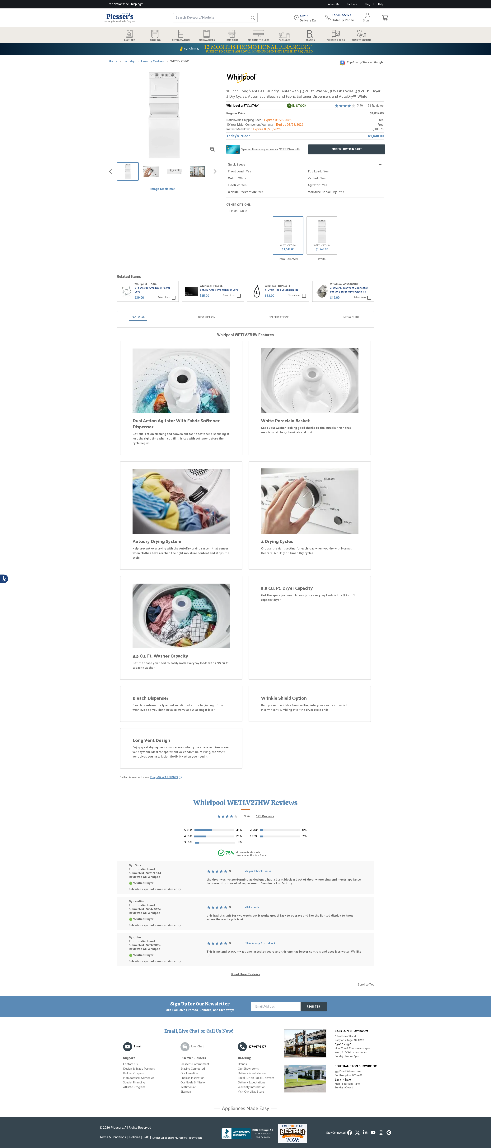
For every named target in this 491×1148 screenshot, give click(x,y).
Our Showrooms (248, 1068)
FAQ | (147, 1137)
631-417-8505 (343, 1079)
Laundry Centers (152, 61)
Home (113, 61)
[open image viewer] (212, 149)
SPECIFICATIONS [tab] (279, 317)
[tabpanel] (245, 550)
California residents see (149, 777)
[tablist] (245, 317)
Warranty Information (251, 1087)
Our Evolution (189, 1073)
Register (313, 1006)
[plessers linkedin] (365, 1132)
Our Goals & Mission (193, 1082)
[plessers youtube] (373, 1132)
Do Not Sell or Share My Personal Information (177, 1138)
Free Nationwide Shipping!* (125, 4)
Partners (352, 4)
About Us (333, 4)
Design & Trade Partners (139, 1068)
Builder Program (133, 1073)
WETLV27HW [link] (179, 61)
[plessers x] (357, 1132)
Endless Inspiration (192, 1078)
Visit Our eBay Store (251, 1091)
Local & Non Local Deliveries (256, 1078)
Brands (242, 1064)
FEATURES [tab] (138, 317)
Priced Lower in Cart (346, 149)
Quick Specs (236, 164)
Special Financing (134, 1082)
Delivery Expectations (251, 1082)
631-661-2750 (343, 1044)
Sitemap (185, 1091)
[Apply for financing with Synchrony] (245, 49)
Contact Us (130, 1064)
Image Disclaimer (162, 189)
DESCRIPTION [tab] (206, 317)
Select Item (164, 298)
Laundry (129, 61)
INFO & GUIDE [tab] (351, 317)
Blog (367, 4)
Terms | (114, 1137)
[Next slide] (215, 171)
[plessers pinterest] (388, 1132)
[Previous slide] (110, 171)
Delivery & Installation (252, 1073)
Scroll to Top (366, 984)
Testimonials (188, 1087)
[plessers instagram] (381, 1132)
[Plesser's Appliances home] (120, 17)
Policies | (135, 1137)
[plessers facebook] (349, 1132)
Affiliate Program (134, 1087)
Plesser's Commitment (194, 1064)
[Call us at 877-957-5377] (242, 1046)
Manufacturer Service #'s (139, 1078)
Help (381, 4)
